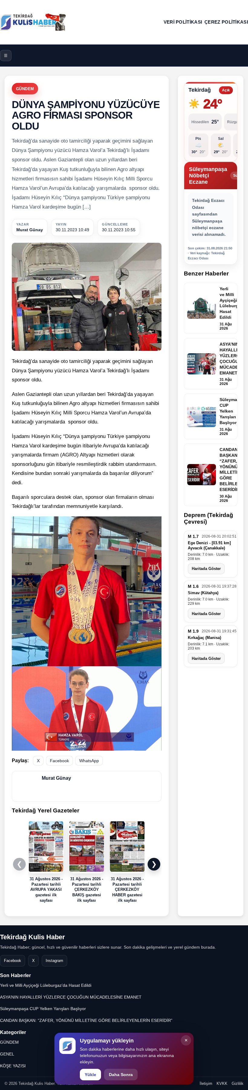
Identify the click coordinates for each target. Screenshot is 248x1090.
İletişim (206, 1083)
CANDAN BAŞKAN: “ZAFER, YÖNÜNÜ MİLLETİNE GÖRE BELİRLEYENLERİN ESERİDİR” (86, 1020)
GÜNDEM (25, 89)
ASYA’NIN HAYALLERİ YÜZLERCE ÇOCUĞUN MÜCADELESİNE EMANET (71, 997)
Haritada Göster (206, 568)
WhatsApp (89, 760)
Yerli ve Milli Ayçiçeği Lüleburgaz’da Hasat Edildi (45, 985)
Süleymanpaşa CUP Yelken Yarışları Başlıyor (43, 1008)
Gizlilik (237, 1083)
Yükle (90, 1074)
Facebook (59, 760)
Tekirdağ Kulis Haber (32, 937)
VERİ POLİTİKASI (183, 22)
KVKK (222, 1083)
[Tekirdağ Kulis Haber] (33, 22)
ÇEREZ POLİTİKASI (226, 22)
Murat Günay (29, 229)
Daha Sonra (121, 1074)
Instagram (54, 960)
